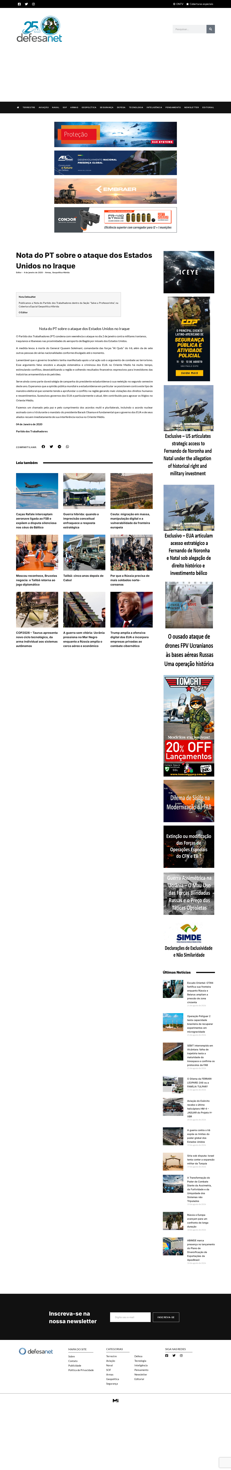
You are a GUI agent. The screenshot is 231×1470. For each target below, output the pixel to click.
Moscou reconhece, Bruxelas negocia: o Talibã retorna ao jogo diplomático (36, 580)
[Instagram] (33, 4)
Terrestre (29, 107)
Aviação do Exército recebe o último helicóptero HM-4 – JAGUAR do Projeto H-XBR (199, 1108)
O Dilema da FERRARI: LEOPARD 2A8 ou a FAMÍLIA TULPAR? (199, 1082)
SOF (65, 107)
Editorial (208, 107)
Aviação (44, 107)
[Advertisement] (115, 68)
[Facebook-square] (19, 4)
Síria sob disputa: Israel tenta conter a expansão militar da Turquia (200, 1159)
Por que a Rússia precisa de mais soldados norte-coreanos (129, 580)
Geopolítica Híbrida (61, 272)
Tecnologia (136, 107)
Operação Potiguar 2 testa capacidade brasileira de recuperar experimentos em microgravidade (200, 1024)
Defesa (121, 107)
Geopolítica (89, 107)
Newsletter (191, 107)
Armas (74, 107)
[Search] (210, 29)
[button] (43, 446)
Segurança (107, 107)
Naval (55, 107)
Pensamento (173, 107)
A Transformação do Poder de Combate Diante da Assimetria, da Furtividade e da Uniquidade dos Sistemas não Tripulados (199, 1189)
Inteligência (154, 107)
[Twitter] (26, 4)
